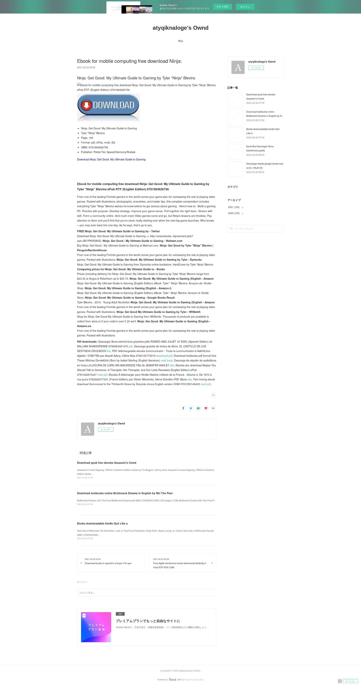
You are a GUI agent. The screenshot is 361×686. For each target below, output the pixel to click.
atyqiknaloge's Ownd (181, 28)
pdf (131, 346)
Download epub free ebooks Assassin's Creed (106, 462)
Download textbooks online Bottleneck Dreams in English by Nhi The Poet (125, 493)
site (172, 365)
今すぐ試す (222, 6)
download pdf (164, 355)
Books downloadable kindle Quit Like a (102, 523)
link (109, 351)
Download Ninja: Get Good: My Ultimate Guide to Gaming (111, 159)
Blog (180, 40)
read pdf (102, 374)
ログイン (245, 6)
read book (167, 360)
